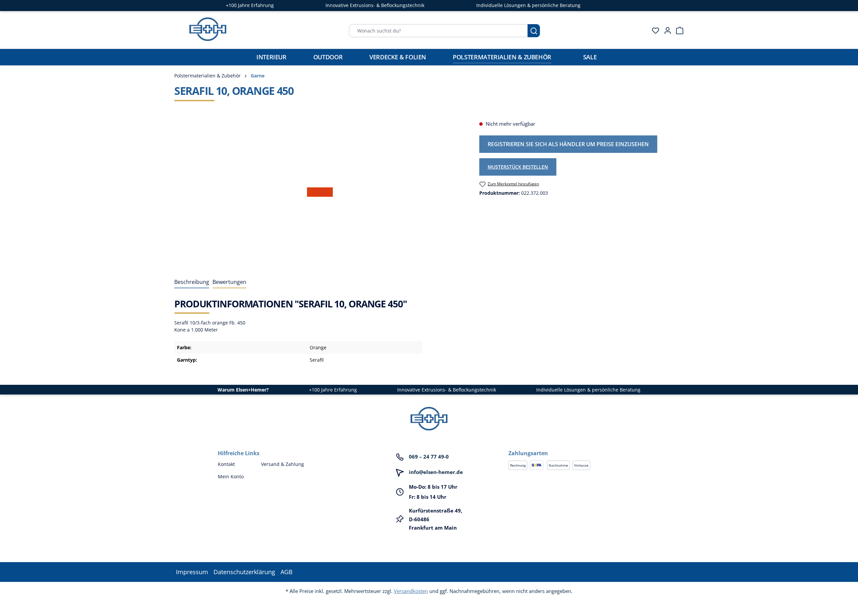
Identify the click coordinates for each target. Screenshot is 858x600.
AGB (287, 572)
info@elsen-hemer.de (436, 472)
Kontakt (226, 464)
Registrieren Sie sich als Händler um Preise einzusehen (568, 144)
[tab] (191, 282)
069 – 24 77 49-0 (429, 456)
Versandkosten (411, 591)
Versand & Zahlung (282, 464)
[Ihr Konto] (666, 30)
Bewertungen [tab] (229, 282)
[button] (574, 446)
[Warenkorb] (678, 30)
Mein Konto (231, 476)
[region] (320, 192)
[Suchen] (534, 30)
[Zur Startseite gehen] (207, 29)
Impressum (192, 572)
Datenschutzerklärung (244, 572)
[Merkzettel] (654, 30)
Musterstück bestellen (518, 167)
